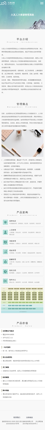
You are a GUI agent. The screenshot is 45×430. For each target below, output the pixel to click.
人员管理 (12, 230)
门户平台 (4, 288)
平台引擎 (4, 308)
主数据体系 (4, 302)
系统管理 (4, 305)
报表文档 (12, 270)
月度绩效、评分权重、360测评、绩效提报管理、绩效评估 (25, 253)
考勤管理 (12, 241)
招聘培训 (12, 221)
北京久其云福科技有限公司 (7, 3)
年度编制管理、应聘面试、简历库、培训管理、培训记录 (25, 223)
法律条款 (29, 417)
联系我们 (17, 417)
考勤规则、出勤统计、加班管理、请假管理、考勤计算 (24, 243)
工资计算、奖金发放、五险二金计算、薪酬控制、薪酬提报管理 (25, 263)
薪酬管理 (12, 259)
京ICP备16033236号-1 (30, 423)
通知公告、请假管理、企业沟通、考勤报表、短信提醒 (24, 282)
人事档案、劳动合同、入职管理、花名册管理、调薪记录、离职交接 (25, 233)
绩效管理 (12, 250)
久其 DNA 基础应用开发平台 (23, 311)
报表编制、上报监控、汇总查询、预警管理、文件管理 (24, 273)
